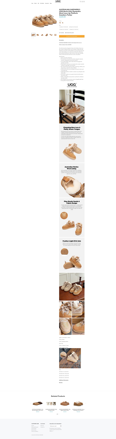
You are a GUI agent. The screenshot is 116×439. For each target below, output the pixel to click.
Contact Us (42, 427)
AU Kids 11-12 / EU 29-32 (64, 29)
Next (33, 38)
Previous (32, 38)
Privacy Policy (33, 428)
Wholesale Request (34, 427)
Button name (83, 3)
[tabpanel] (37, 404)
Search (32, 425)
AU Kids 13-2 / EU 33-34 (74, 29)
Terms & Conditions (34, 431)
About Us (42, 425)
